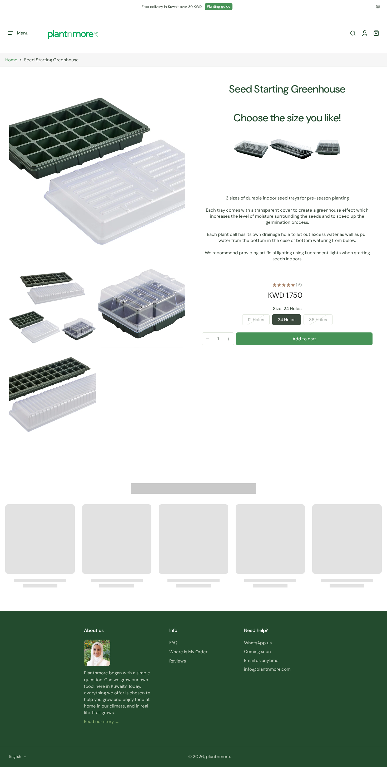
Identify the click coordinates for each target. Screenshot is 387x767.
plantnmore (218, 756)
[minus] (207, 339)
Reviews (177, 661)
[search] (353, 33)
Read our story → (101, 721)
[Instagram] (378, 6)
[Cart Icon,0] (376, 33)
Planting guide (218, 6)
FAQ (173, 642)
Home (11, 60)
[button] (304, 338)
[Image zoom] (97, 170)
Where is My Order (188, 652)
